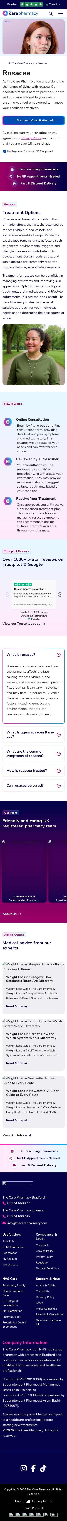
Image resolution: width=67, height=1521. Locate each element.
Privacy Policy (31, 138)
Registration (10, 1253)
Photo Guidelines (46, 1309)
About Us (10, 914)
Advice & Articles (46, 1285)
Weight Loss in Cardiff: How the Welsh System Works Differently (31, 1036)
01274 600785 (18, 1216)
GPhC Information (13, 1247)
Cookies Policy (44, 1251)
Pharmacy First (12, 1317)
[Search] (51, 13)
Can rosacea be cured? (25, 785)
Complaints (42, 1245)
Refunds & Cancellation (50, 1314)
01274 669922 (18, 1203)
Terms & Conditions (47, 1268)
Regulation (42, 1262)
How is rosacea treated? (26, 770)
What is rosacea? (20, 654)
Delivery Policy (45, 1297)
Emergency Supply (14, 1285)
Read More (15, 1006)
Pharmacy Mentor (41, 1501)
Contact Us (42, 1291)
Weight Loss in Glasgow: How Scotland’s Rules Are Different (29, 979)
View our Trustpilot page (22, 623)
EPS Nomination (12, 1311)
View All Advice (15, 1135)
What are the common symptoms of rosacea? (25, 753)
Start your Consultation (32, 120)
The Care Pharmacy (22, 63)
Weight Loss (10, 1264)
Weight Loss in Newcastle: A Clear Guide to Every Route (32, 1093)
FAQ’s (39, 1303)
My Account (10, 1259)
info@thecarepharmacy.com (26, 1223)
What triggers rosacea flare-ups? (30, 734)
